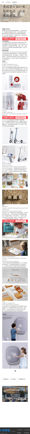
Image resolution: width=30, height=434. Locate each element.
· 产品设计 (6, 21)
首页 (3, 2)
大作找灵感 (26, 432)
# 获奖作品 (5, 379)
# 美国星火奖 (22, 379)
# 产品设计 (13, 379)
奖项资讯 (14, 2)
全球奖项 (8, 2)
